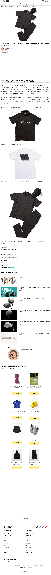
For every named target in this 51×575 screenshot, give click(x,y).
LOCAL (28, 536)
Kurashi (8, 561)
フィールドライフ (7, 543)
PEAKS (5, 542)
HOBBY (6, 533)
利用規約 (41, 565)
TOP (2, 6)
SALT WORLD (28, 543)
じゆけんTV (6, 550)
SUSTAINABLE (9, 536)
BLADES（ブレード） (7, 549)
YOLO (5, 561)
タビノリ (5, 554)
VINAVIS (27, 542)
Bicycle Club (28, 545)
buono (27, 550)
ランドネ (28, 540)
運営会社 (24, 565)
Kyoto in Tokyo (29, 552)
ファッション (9, 254)
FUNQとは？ (10, 565)
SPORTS (29, 531)
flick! (27, 549)
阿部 (21, 350)
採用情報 (36, 565)
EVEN (5, 6)
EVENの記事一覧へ (25, 518)
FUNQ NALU (28, 547)
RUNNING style (6, 547)
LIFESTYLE (30, 533)
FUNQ (5, 540)
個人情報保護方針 (22, 567)
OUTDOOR (7, 531)
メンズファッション (12, 257)
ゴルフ (6, 257)
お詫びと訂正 (30, 567)
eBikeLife (5, 552)
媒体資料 (30, 565)
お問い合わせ (17, 565)
